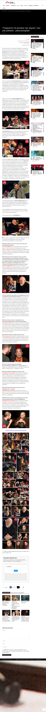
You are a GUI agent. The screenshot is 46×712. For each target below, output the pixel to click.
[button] (42, 5)
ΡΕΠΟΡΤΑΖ (7, 5)
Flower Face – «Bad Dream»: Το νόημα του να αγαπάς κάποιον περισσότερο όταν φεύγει (36, 115)
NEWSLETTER (27, 659)
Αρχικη (4, 5)
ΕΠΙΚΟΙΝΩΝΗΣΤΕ (38, 659)
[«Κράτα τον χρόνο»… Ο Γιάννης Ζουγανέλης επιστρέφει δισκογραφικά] (6, 598)
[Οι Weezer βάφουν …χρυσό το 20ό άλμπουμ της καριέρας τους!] (37, 99)
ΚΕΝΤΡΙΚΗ (17, 659)
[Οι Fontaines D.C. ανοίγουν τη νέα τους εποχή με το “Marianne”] (37, 169)
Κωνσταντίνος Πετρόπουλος (25, 40)
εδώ (20, 215)
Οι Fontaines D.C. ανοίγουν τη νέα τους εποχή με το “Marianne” (37, 172)
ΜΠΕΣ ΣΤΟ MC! (32, 659)
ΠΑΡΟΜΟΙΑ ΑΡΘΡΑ (6, 592)
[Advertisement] (30, 2)
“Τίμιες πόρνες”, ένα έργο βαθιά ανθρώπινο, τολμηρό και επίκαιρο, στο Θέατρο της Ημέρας (16, 618)
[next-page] (4, 623)
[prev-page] (3, 623)
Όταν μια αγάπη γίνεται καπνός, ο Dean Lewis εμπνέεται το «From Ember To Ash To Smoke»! (37, 46)
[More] (23, 587)
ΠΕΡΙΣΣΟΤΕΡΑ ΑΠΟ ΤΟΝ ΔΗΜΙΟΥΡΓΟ (17, 592)
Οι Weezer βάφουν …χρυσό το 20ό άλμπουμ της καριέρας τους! (37, 103)
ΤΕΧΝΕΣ (4, 8)
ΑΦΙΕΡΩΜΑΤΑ (31, 5)
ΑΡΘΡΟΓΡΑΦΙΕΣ (36, 5)
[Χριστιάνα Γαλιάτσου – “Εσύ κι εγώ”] (25, 598)
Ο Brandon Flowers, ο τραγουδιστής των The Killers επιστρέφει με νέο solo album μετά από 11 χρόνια (37, 74)
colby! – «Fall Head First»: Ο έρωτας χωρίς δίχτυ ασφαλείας (37, 158)
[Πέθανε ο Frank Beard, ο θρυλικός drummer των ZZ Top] (37, 141)
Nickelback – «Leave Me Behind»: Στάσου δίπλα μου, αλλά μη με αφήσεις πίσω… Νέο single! (37, 60)
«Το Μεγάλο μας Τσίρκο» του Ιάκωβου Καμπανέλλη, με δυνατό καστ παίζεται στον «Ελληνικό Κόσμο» (6, 618)
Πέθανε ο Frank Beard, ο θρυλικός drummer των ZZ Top (37, 144)
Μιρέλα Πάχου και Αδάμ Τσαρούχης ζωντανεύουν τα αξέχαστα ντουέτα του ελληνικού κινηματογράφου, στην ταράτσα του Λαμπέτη (37, 128)
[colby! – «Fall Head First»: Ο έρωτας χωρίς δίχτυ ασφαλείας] (37, 155)
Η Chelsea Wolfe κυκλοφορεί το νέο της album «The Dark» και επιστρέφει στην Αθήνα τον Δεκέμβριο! (37, 88)
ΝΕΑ (18, 5)
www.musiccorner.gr (26, 43)
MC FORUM (22, 659)
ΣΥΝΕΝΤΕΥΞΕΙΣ (13, 5)
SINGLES (21, 5)
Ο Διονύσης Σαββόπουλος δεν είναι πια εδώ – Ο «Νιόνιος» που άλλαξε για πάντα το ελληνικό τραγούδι (25, 618)
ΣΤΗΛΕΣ (26, 5)
